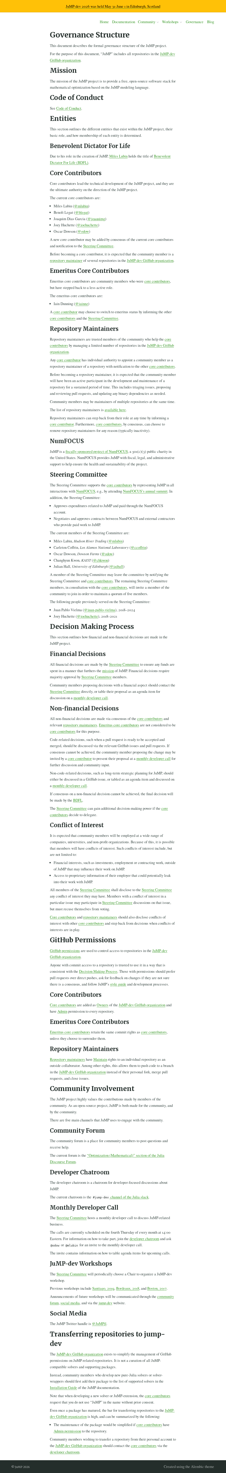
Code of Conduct (68, 108)
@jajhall (116, 566)
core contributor (65, 311)
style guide (118, 984)
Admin (62, 1011)
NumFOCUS (85, 491)
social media (70, 1302)
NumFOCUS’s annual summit (145, 491)
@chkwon (100, 560)
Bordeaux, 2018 (127, 1288)
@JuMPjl (99, 1323)
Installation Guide (63, 1387)
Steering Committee (98, 245)
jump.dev (105, 1302)
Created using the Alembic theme (189, 1466)
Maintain (100, 1059)
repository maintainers (80, 724)
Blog (210, 21)
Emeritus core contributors (119, 724)
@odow (83, 231)
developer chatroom (144, 1238)
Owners (102, 1004)
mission (108, 670)
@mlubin (81, 205)
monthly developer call (90, 697)
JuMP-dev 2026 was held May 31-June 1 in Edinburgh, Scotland (113, 6)
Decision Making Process (98, 971)
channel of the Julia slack (121, 1196)
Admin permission (67, 1431)
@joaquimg (96, 218)
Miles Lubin (118, 156)
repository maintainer (66, 260)
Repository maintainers (67, 1059)
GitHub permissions (65, 950)
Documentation (123, 21)
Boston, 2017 (157, 1288)
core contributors (157, 281)
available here (115, 409)
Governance (194, 21)
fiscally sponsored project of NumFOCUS (97, 451)
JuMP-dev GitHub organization (150, 260)
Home (104, 21)
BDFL (77, 800)
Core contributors (63, 917)
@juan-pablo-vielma (99, 609)
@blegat (81, 212)
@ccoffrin (138, 547)
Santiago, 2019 (103, 1288)
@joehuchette (87, 224)
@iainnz (81, 303)
